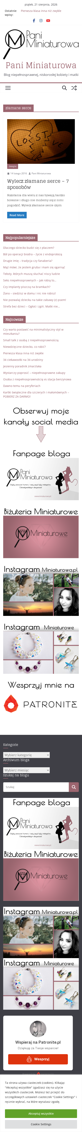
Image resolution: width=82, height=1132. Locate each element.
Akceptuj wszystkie (41, 1113)
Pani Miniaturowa (41, 65)
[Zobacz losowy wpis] (74, 88)
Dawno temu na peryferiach (21, 386)
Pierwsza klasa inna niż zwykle (41, 11)
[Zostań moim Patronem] (41, 682)
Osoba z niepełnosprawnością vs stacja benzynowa (37, 379)
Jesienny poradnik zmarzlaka (22, 366)
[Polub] (41, 451)
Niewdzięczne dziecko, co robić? (24, 347)
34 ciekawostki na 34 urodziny (23, 360)
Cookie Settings (41, 1124)
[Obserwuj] (41, 567)
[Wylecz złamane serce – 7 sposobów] (41, 141)
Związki (13, 166)
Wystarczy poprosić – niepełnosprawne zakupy (34, 373)
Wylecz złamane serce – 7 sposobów (38, 184)
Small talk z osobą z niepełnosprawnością (31, 340)
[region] (41, 1103)
